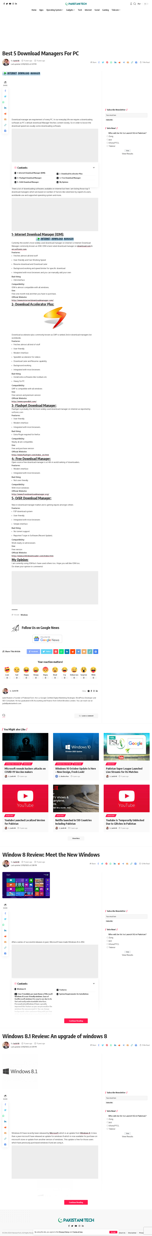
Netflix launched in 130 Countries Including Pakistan (73, 821)
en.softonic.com (19, 249)
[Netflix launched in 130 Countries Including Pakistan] (76, 798)
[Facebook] (4, 4)
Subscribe (109, 120)
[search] (134, 4)
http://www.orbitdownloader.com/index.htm (32, 556)
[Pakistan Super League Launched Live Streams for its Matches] (127, 747)
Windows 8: (21, 989)
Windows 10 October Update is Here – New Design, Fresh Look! (75, 770)
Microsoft (54, 1133)
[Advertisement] (76, 30)
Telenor (112, 146)
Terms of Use (78, 1232)
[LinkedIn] (16, 4)
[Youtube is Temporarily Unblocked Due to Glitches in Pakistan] (127, 798)
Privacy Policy (64, 1232)
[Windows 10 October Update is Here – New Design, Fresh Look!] (76, 747)
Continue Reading (76, 1021)
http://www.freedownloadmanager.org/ (30, 494)
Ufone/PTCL (114, 143)
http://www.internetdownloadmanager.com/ (33, 300)
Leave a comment (87, 716)
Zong (111, 136)
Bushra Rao (65, 776)
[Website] (88, 691)
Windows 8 (85, 1133)
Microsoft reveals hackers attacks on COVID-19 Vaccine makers (25, 770)
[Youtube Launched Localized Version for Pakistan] (25, 798)
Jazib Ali (16, 61)
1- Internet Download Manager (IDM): (31, 173)
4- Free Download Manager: (70, 178)
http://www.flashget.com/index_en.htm (30, 455)
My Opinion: (63, 182)
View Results (127, 153)
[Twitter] (6, 4)
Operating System (13, 764)
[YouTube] (10, 4)
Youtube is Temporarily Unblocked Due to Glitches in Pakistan (125, 821)
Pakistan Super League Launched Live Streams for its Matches (124, 770)
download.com (84, 246)
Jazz (110, 139)
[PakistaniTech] (76, 4)
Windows (24, 615)
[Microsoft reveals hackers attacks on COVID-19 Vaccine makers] (25, 747)
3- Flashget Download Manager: (29, 178)
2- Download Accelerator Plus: (71, 174)
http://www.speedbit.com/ (24, 401)
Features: (63, 990)
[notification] (131, 3)
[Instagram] (13, 4)
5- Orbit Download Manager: (28, 182)
